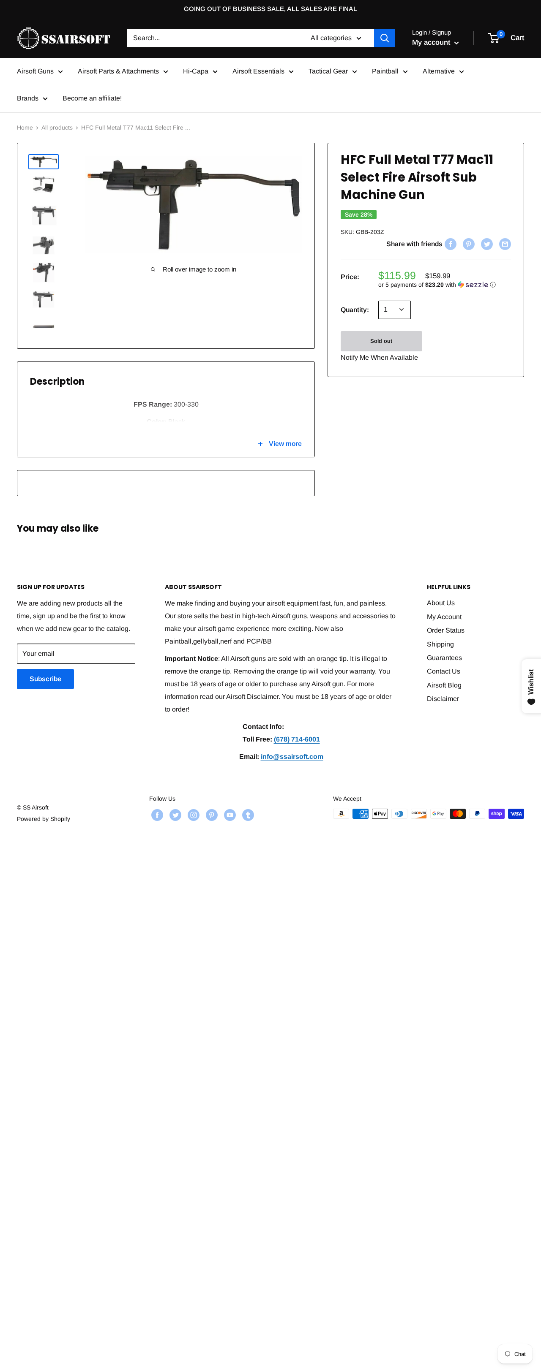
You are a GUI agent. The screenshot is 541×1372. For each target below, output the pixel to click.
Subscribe (45, 678)
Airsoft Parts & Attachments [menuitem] (118, 71)
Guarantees (444, 657)
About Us (441, 602)
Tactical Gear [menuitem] (328, 71)
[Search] (384, 38)
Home (25, 127)
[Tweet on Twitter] (486, 244)
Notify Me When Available (379, 357)
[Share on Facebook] (449, 244)
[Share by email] (504, 244)
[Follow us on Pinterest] (211, 814)
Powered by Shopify (43, 818)
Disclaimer (443, 698)
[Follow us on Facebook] (156, 814)
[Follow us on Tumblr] (247, 814)
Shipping (440, 644)
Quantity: (355, 309)
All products (57, 127)
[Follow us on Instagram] (192, 814)
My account (432, 42)
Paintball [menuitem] (385, 71)
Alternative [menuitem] (439, 71)
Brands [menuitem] (27, 98)
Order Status (445, 630)
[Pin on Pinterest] (468, 244)
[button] (444, 284)
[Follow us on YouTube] (229, 814)
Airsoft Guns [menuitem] (35, 71)
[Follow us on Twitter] (174, 814)
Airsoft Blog (444, 685)
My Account (444, 616)
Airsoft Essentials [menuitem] (258, 71)
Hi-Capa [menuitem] (195, 71)
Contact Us (443, 671)
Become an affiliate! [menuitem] (92, 98)
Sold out (381, 340)
